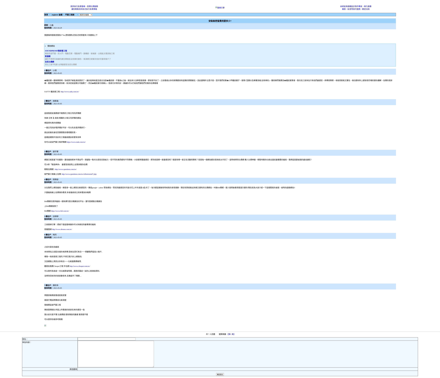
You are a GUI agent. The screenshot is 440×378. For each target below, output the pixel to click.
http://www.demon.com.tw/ (62, 229)
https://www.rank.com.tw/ (76, 142)
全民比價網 (49, 62)
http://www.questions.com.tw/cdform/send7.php (79, 174)
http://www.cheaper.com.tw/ (80, 266)
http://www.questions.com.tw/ (66, 169)
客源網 (47, 56)
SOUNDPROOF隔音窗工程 (56, 51)
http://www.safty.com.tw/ (70, 92)
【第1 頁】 (231, 334)
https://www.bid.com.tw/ (60, 211)
